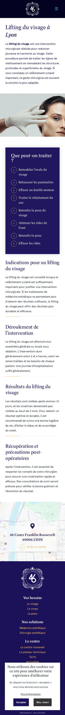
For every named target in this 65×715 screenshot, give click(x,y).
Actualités (32, 662)
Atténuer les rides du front (33, 225)
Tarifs (32, 657)
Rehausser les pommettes (36, 182)
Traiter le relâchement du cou (36, 200)
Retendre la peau (30, 235)
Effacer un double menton (36, 190)
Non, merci (42, 702)
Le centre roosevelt (32, 647)
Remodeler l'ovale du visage (33, 171)
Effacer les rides (29, 243)
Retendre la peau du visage (32, 212)
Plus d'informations (31, 694)
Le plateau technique (32, 652)
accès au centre (36, 546)
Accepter (21, 702)
